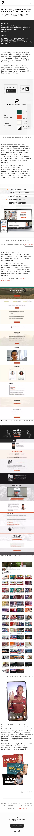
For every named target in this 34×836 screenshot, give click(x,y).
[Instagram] (19, 831)
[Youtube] (15, 831)
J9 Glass (14, 803)
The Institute (27, 803)
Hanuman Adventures (25, 806)
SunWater (11, 808)
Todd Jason (23, 808)
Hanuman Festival (8, 806)
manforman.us (29, 246)
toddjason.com (29, 244)
